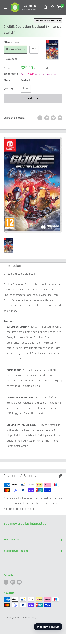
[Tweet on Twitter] (53, 118)
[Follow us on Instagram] (12, 582)
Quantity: (9, 88)
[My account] (52, 7)
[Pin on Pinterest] (46, 118)
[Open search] (46, 7)
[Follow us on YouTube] (19, 582)
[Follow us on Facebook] (6, 582)
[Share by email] (60, 118)
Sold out (33, 99)
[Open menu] (5, 7)
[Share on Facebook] (39, 118)
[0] (59, 7)
